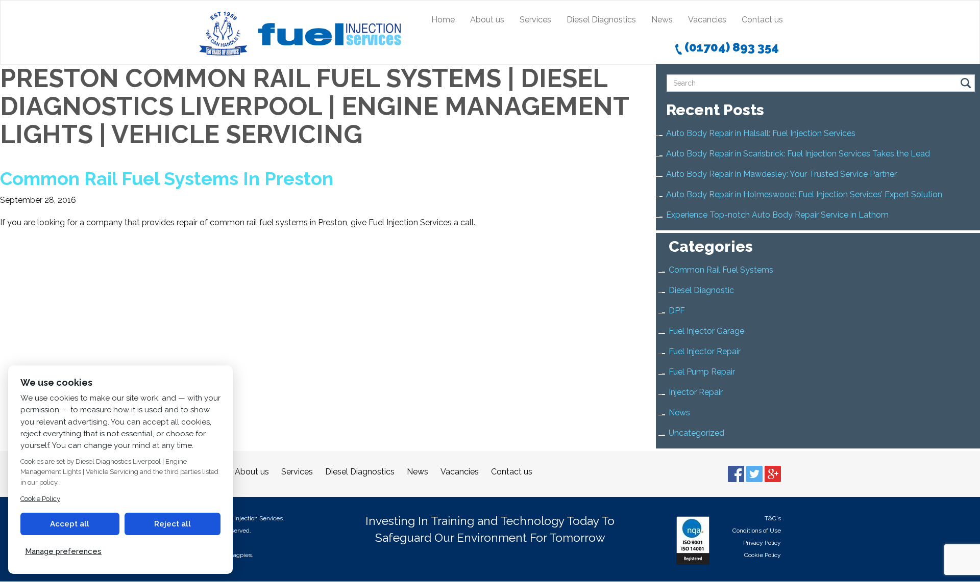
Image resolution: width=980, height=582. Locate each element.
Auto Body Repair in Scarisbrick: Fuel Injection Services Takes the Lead (798, 153)
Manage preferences (63, 551)
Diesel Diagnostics (601, 19)
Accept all (69, 523)
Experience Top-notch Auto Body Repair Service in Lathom (777, 215)
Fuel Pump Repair (702, 372)
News (662, 19)
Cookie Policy (762, 555)
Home (443, 19)
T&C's (773, 518)
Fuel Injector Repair (705, 351)
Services (535, 19)
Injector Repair (696, 392)
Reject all (172, 523)
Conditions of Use (756, 530)
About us (487, 19)
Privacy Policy (762, 542)
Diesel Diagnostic (701, 290)
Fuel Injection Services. (252, 518)
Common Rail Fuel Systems (721, 270)
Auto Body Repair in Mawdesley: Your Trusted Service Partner (781, 174)
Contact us (762, 19)
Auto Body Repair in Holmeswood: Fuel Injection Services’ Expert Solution (804, 194)
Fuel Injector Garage (706, 331)
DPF (677, 310)
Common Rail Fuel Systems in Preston (166, 178)
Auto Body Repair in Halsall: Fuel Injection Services (760, 133)
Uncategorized (696, 433)
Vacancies (707, 19)
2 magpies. (238, 555)
